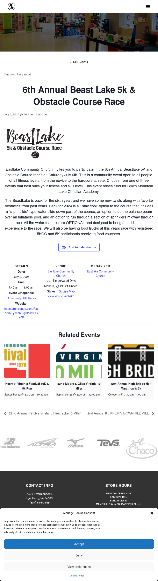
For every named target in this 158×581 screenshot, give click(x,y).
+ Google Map (65, 291)
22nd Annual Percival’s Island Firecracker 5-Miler (44, 413)
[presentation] (27, 361)
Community (14, 298)
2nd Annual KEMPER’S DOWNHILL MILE (118, 413)
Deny (79, 555)
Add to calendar (80, 247)
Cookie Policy (77, 575)
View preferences (79, 566)
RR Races (29, 298)
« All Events (79, 62)
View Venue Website (61, 296)
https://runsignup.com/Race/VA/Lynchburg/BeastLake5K (21, 312)
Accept (79, 544)
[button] (152, 513)
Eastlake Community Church (61, 273)
